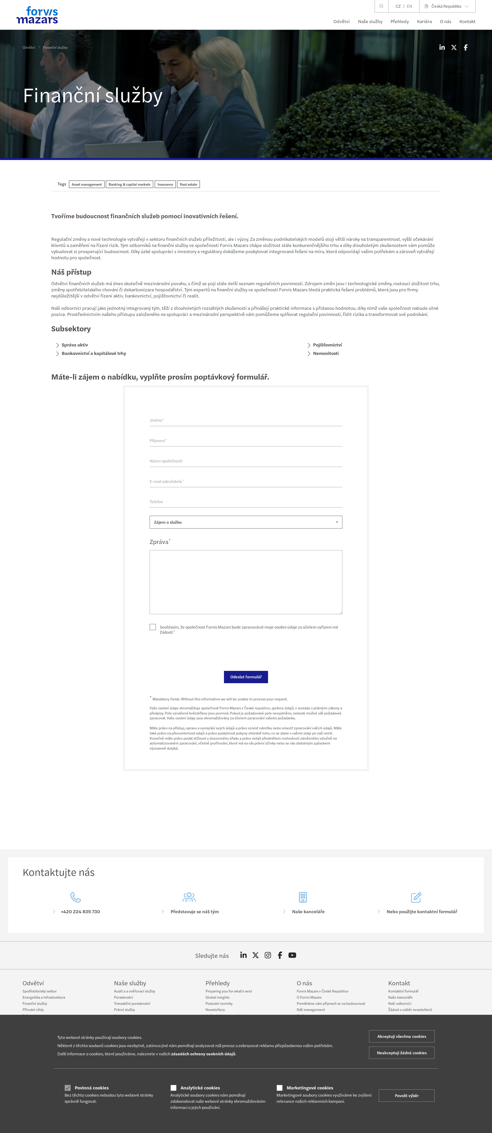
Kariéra (424, 21)
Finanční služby (35, 1003)
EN (409, 6)
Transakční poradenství (132, 1003)
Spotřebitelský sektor (40, 990)
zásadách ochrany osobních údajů (203, 1054)
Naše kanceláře (400, 997)
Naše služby (370, 21)
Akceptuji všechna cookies (401, 1036)
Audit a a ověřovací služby (134, 990)
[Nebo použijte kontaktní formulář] (417, 903)
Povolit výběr (407, 1095)
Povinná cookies (92, 1087)
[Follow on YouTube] (292, 955)
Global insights (217, 997)
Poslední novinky (219, 1003)
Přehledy (400, 21)
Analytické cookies (200, 1087)
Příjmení (158, 440)
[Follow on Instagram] (267, 955)
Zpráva (160, 541)
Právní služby (124, 1009)
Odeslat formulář (246, 677)
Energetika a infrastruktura (44, 997)
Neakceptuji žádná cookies (402, 1053)
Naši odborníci (400, 1003)
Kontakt (467, 21)
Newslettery (215, 1009)
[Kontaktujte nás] (75, 903)
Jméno (157, 420)
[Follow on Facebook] (280, 955)
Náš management (311, 1009)
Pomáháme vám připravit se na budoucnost (331, 1003)
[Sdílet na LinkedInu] (442, 47)
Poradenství (123, 997)
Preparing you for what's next (229, 990)
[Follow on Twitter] (255, 955)
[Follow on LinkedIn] (243, 955)
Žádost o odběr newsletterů (410, 1009)
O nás (445, 21)
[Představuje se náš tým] (189, 903)
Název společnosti (166, 461)
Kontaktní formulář (403, 990)
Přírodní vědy (33, 1009)
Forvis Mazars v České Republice (322, 990)
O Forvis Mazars (309, 997)
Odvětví (341, 21)
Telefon (156, 501)
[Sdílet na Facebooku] (465, 47)
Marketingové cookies (310, 1087)
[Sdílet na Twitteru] (454, 47)
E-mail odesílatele (167, 481)
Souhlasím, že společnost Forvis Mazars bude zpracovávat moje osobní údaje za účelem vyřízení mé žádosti (249, 629)
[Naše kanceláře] (303, 903)
